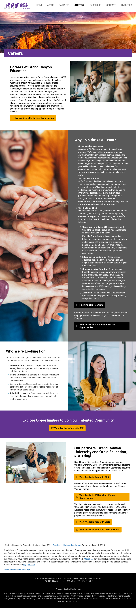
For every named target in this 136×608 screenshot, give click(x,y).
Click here (89, 559)
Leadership (95, 5)
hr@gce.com (29, 564)
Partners (64, 5)
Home (39, 5)
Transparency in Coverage (17, 569)
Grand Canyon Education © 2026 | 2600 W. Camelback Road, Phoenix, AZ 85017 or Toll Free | (68, 579)
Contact (111, 5)
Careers (79, 5)
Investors (126, 5)
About (50, 5)
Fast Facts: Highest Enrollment (67, 545)
